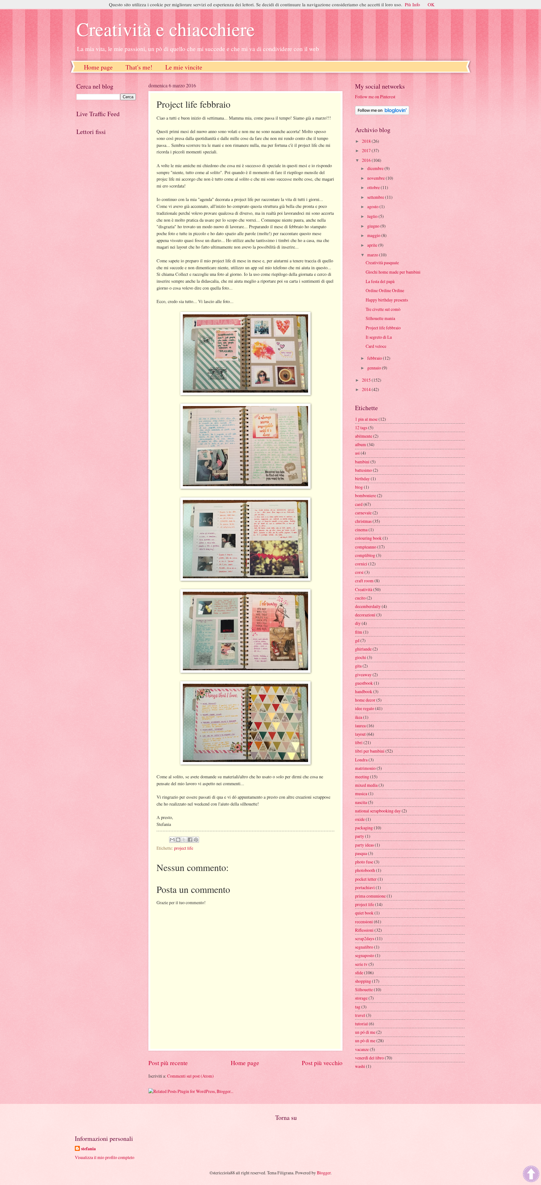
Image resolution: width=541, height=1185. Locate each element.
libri (359, 742)
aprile (372, 245)
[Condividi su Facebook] (190, 840)
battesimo (363, 470)
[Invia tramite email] (172, 840)
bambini (362, 462)
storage (361, 998)
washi (360, 1066)
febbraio (375, 358)
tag (357, 1007)
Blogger (324, 1173)
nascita (361, 802)
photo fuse (364, 862)
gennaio (374, 368)
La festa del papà (380, 281)
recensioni (364, 922)
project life (183, 848)
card (359, 504)
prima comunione (370, 896)
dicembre (375, 168)
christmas (363, 521)
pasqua (361, 853)
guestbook (364, 683)
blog (359, 487)
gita (358, 666)
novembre (376, 178)
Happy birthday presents (387, 300)
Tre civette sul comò (383, 309)
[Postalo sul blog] (178, 840)
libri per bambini (369, 751)
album (360, 444)
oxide (360, 819)
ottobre (374, 187)
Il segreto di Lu (379, 337)
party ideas (364, 845)
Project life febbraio (383, 328)
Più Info (412, 4)
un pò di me (365, 1040)
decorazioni (365, 615)
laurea (360, 726)
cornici (361, 564)
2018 (367, 141)
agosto (373, 206)
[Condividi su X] (184, 840)
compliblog (365, 555)
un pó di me (365, 1032)
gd (357, 640)
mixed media (366, 785)
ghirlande (363, 649)
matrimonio (365, 768)
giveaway (363, 675)
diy (358, 623)
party (359, 836)
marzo (373, 255)
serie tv (361, 964)
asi (357, 453)
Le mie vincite (183, 67)
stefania (88, 1149)
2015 (367, 380)
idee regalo (364, 708)
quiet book (364, 913)
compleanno (365, 547)
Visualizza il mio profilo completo (104, 1157)
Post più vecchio (322, 1063)
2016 (367, 160)
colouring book (368, 538)
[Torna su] (531, 1174)
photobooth (365, 870)
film (358, 632)
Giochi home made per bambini (393, 272)
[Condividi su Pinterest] (196, 840)
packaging (364, 828)
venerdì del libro (369, 1058)
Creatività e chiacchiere (165, 28)
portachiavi (365, 887)
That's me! (139, 67)
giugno (373, 226)
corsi (359, 572)
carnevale (363, 513)
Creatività (363, 589)
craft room (364, 581)
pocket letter (366, 879)
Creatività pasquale (382, 262)
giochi (360, 657)
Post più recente (168, 1063)
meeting (362, 777)
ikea (358, 717)
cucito (360, 598)
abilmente (363, 436)
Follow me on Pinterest (375, 97)
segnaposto (364, 955)
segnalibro (364, 947)
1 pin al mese (366, 419)
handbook (363, 691)
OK (431, 4)
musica (361, 793)
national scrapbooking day (378, 811)
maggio (374, 235)
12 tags (361, 427)
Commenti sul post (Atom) (190, 1076)
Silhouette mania (380, 318)
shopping (363, 981)
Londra (361, 760)
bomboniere (365, 495)
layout (360, 734)
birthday (362, 479)
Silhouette (364, 989)
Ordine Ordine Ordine (385, 290)
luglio (373, 216)
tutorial (361, 1024)
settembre (376, 197)
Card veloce (376, 346)
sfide (359, 973)
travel (360, 1015)
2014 (367, 389)
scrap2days (364, 938)
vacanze (362, 1049)
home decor (365, 700)
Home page (98, 67)
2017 (367, 150)
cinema (361, 530)
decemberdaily (368, 606)
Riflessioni (364, 930)
